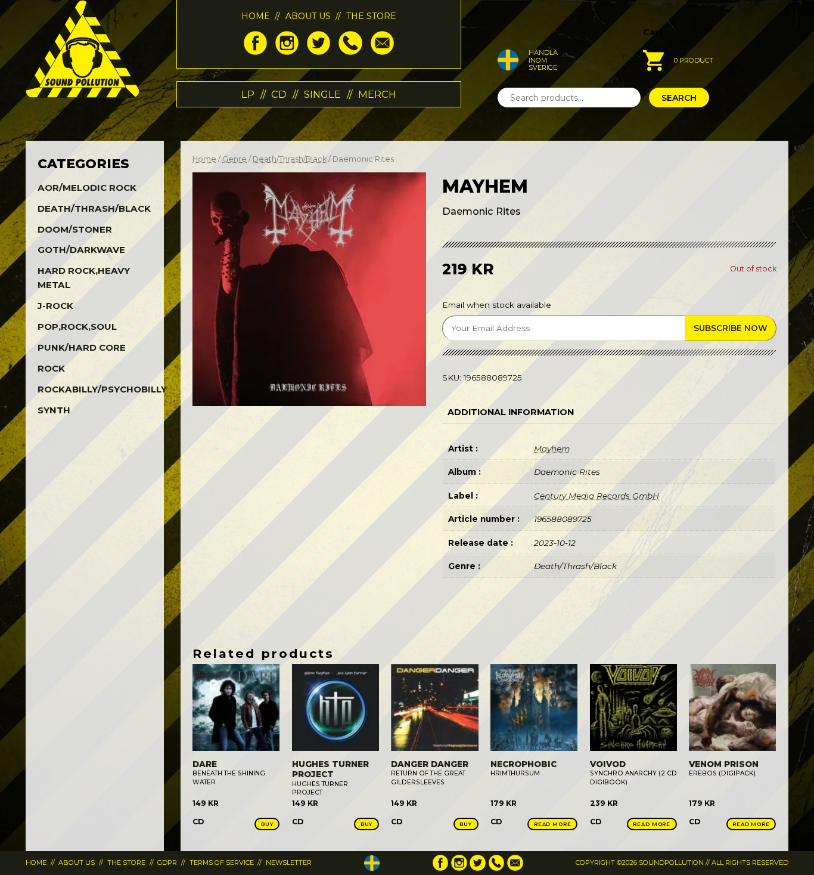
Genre (234, 158)
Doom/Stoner (75, 229)
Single (322, 94)
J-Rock (55, 305)
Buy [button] (267, 824)
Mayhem (552, 448)
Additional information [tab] (511, 412)
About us (308, 16)
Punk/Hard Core (82, 347)
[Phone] (350, 52)
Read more (552, 824)
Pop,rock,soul (77, 326)
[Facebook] (255, 52)
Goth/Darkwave (81, 249)
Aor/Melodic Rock (87, 187)
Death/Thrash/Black (290, 158)
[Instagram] (287, 52)
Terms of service (221, 862)
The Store (371, 16)
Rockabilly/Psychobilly (102, 389)
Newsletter (289, 862)
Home (255, 16)
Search (679, 97)
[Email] (382, 52)
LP (247, 94)
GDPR (167, 862)
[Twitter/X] (318, 52)
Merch (377, 94)
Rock (51, 368)
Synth (54, 410)
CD (279, 94)
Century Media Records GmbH (596, 495)
